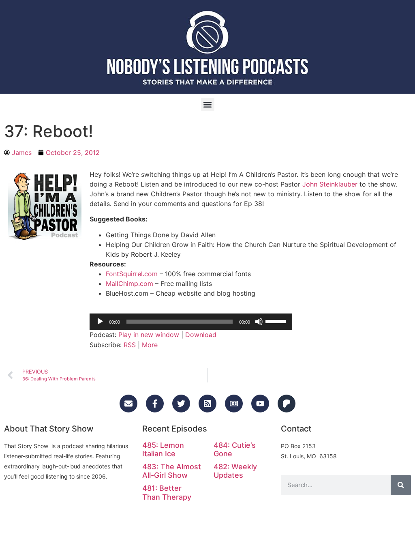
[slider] (276, 321)
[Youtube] (260, 403)
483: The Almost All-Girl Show (171, 471)
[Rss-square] (207, 403)
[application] (191, 322)
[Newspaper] (234, 403)
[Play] (100, 322)
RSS (130, 345)
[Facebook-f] (155, 403)
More (150, 345)
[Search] (401, 485)
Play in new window (148, 335)
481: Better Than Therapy (166, 492)
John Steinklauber (329, 184)
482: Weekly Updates (235, 471)
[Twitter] (181, 403)
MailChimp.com (129, 283)
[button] (207, 104)
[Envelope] (128, 403)
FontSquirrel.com (132, 274)
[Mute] (259, 322)
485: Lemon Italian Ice (163, 449)
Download (200, 335)
